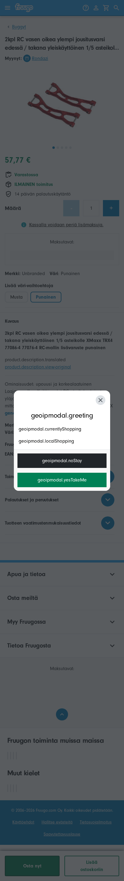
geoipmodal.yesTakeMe (62, 480)
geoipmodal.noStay (62, 460)
